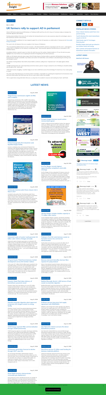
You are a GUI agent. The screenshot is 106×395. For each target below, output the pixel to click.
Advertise (80, 14)
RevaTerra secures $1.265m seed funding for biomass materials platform (56, 350)
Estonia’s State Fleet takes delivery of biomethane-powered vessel (20, 282)
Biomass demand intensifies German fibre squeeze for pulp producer (55, 261)
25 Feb (92, 203)
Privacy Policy (57, 393)
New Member (94, 14)
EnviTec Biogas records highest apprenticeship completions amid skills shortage (53, 168)
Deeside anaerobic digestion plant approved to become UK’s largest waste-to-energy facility (22, 304)
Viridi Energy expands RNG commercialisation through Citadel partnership (23, 327)
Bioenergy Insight (85, 169)
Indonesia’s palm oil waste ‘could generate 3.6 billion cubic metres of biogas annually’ (23, 238)
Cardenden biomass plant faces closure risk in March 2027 (23, 191)
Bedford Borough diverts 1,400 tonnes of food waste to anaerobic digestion (56, 282)
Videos (45, 14)
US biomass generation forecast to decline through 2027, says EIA (21, 350)
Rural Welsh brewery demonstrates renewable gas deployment (19, 374)
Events (39, 14)
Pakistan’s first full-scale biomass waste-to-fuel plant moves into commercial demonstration (55, 238)
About (71, 14)
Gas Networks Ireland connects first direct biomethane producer (55, 327)
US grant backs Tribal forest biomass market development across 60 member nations (22, 261)
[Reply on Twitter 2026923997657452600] (77, 198)
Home (9, 14)
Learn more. (65, 385)
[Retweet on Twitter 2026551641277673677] (80, 215)
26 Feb (92, 186)
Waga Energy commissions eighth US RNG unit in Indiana (22, 96)
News (15, 14)
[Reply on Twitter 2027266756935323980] (77, 181)
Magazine (30, 14)
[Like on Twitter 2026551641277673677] (83, 215)
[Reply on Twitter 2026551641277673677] (77, 215)
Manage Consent (49, 393)
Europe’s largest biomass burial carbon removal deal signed (53, 120)
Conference (64, 14)
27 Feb (92, 169)
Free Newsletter (54, 14)
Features (23, 14)
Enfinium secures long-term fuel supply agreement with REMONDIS (54, 303)
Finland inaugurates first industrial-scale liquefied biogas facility (21, 143)
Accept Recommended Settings (53, 389)
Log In (86, 14)
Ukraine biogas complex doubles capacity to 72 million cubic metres (55, 214)
